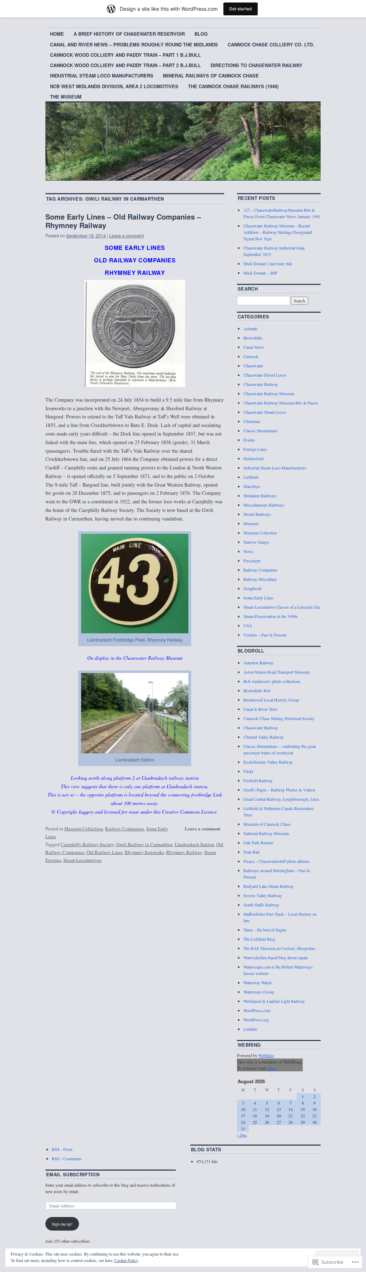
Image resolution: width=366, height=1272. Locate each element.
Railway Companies (124, 828)
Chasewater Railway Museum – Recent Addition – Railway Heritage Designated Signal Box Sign (277, 232)
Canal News (253, 347)
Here (271, 1068)
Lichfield (250, 477)
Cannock (250, 356)
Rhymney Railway (184, 852)
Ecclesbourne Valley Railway (268, 762)
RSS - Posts (62, 1149)
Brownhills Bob (257, 690)
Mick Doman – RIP (260, 273)
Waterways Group (258, 992)
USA (247, 625)
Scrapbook (252, 588)
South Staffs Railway (261, 905)
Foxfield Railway (258, 780)
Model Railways (257, 514)
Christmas (252, 421)
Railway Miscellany (260, 579)
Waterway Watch (257, 982)
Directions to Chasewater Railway (256, 65)
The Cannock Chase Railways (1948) (233, 86)
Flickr (248, 771)
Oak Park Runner (258, 842)
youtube (250, 1029)
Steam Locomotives (82, 860)
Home (57, 33)
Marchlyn (251, 486)
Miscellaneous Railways (264, 505)
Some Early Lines (258, 597)
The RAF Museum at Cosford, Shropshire (279, 948)
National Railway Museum (266, 833)
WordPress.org (256, 1019)
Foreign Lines (255, 449)
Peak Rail (251, 852)
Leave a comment (126, 235)
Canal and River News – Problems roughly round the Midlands (134, 44)
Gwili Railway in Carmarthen (144, 844)
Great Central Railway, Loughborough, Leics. (281, 799)
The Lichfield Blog (259, 939)
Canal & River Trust (260, 709)
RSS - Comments (66, 1158)
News (248, 551)
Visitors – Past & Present (264, 635)
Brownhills (252, 338)
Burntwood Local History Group (271, 700)
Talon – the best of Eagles (265, 929)
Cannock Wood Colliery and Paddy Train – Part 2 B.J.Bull (125, 65)
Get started (240, 8)
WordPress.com (256, 1010)
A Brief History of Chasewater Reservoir (129, 33)
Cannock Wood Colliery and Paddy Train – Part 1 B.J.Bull (125, 54)
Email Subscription (72, 1174)
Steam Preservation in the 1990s (270, 616)
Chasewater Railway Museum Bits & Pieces (280, 403)
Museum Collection (83, 828)
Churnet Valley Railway (263, 737)
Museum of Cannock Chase (267, 824)
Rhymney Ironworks (144, 852)
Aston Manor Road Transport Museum (276, 672)
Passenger (252, 560)
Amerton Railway (258, 662)
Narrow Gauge (256, 542)
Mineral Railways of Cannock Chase (211, 75)
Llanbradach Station (194, 844)
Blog (201, 33)
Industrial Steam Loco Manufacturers (101, 75)
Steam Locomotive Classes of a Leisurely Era (281, 607)
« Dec (242, 1135)
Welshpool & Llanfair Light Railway (274, 1001)
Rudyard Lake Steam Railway (268, 886)
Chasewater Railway (260, 384)
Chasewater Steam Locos (264, 412)
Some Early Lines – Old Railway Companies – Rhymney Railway (123, 220)
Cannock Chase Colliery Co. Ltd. (271, 44)
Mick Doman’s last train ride (267, 263)
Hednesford (253, 458)
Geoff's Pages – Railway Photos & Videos (279, 790)
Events (249, 440)
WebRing (266, 1055)
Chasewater (253, 365)
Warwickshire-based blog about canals (275, 957)
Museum (250, 523)
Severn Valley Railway (262, 895)
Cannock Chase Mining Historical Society (279, 718)
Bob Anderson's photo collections (272, 681)
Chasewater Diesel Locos (264, 375)
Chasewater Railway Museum (268, 393)
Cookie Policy (126, 1260)
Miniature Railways (260, 495)
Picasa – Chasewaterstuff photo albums (276, 861)
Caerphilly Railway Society (87, 844)
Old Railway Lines (104, 852)
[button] (134, 333)
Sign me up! (62, 1224)
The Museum (65, 96)
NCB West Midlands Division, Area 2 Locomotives (114, 86)
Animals (250, 328)
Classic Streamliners (260, 430)
